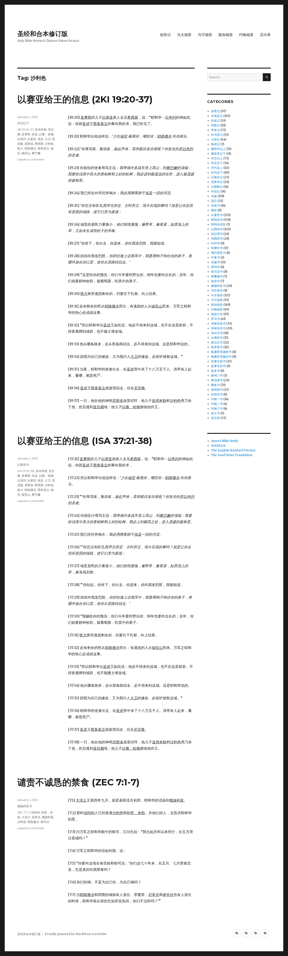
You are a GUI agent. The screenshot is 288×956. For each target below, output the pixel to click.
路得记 (215, 144)
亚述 (35, 134)
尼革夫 (36, 817)
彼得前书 (217, 390)
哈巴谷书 (217, 272)
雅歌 (214, 210)
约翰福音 (246, 35)
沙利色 (49, 143)
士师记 (215, 139)
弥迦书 (215, 262)
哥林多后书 (218, 328)
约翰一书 (217, 399)
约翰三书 (217, 408)
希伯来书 (217, 380)
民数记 (215, 125)
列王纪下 (23, 123)
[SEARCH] (267, 77)
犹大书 (215, 413)
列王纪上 (217, 158)
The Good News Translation (231, 455)
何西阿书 (217, 239)
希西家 (39, 143)
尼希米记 (217, 182)
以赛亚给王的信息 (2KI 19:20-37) (85, 99)
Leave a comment (30, 159)
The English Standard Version (233, 450)
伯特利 (35, 812)
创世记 (165, 35)
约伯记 (215, 191)
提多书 (215, 371)
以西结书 (217, 229)
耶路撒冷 (30, 148)
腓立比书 (217, 342)
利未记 (215, 121)
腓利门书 (217, 375)
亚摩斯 (26, 134)
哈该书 (215, 281)
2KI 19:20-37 (25, 129)
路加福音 (225, 35)
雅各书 (215, 385)
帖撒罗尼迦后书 (221, 357)
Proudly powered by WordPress (68, 934)
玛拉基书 (217, 290)
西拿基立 (43, 148)
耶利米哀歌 (218, 224)
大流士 (26, 817)
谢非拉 (44, 822)
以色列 (21, 139)
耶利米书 (217, 220)
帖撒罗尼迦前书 (221, 352)
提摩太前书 (218, 361)
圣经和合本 (218, 446)
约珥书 (215, 243)
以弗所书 (217, 338)
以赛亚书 (23, 464)
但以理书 (217, 234)
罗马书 (215, 319)
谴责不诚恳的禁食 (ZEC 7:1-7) (78, 782)
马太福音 (184, 35)
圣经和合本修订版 (42, 34)
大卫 (48, 139)
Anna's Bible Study (224, 441)
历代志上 (217, 168)
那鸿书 (215, 267)
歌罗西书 (217, 347)
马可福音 (205, 35)
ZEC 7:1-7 (23, 812)
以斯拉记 (217, 177)
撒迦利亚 (48, 817)
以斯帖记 (217, 187)
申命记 (215, 130)
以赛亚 (31, 139)
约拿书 (215, 257)
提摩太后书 (218, 366)
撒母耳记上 (218, 149)
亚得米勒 (41, 129)
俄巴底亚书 (218, 253)
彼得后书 (217, 394)
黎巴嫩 (36, 153)
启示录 (265, 35)
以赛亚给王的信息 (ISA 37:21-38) (84, 440)
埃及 (40, 139)
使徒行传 (217, 314)
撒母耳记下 (218, 154)
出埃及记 (217, 116)
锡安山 (26, 153)
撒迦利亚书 (24, 806)
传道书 (215, 205)
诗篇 (214, 196)
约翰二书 (217, 404)
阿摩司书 (217, 248)
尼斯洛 (29, 143)
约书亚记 (217, 135)
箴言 (214, 201)
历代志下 (217, 172)
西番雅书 (217, 276)
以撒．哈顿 (46, 134)
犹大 (20, 148)
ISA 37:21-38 (25, 471)
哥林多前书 (218, 323)
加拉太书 (217, 333)
